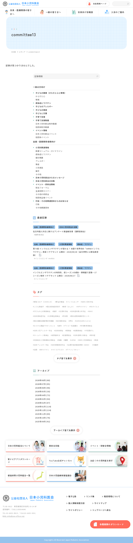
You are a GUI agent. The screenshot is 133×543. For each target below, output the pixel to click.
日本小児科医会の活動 (68, 227)
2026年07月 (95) (42, 384)
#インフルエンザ (40, 258)
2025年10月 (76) (42, 417)
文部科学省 (64, 311)
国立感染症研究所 (53, 306)
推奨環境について (112, 496)
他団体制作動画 (42, 127)
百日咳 (65, 316)
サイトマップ (100, 503)
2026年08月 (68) (42, 380)
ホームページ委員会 (41, 335)
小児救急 (39, 167)
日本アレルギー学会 (41, 345)
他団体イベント (42, 137)
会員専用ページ (100, 3)
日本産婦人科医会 (80, 335)
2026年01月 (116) (43, 406)
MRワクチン (44, 350)
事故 (37, 164)
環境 (37, 99)
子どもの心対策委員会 (42, 311)
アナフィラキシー (73, 350)
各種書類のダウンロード (112, 524)
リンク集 (90, 496)
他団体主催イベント (44, 197)
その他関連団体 (42, 207)
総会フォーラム (42, 187)
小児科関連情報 (65, 244)
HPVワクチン (82, 306)
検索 (128, 4)
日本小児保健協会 (85, 340)
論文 (37, 171)
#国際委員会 (39, 234)
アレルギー (40, 161)
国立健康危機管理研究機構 (44, 321)
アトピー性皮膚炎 (71, 326)
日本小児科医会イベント (46, 134)
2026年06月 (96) (42, 388)
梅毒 (60, 340)
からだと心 (40, 96)
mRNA (73, 340)
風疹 (55, 311)
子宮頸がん (89, 330)
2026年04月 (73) (42, 395)
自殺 (35, 350)
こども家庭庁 (39, 306)
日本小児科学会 (87, 302)
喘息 (96, 340)
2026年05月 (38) (42, 391)
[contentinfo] (66, 515)
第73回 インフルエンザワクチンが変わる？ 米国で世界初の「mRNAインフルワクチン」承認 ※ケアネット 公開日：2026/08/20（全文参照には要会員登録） (66, 251)
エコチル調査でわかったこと (44, 326)
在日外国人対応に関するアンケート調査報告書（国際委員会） (60, 231)
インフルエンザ (73, 302)
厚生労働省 (60, 302)
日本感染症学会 (39, 316)
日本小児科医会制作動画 (46, 123)
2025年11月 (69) (42, 414)
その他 (38, 174)
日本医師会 (59, 330)
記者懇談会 (67, 335)
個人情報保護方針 (76, 503)
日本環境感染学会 (58, 345)
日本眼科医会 (61, 321)
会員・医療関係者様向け (44, 227)
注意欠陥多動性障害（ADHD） (79, 345)
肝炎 (71, 321)
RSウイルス (94, 306)
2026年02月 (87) (42, 402)
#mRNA (51, 258)
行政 (37, 204)
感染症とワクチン (43, 154)
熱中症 (92, 335)
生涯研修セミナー (43, 191)
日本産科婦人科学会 (78, 311)
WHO (91, 311)
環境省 (68, 330)
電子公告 (72, 496)
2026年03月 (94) (42, 399)
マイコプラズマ (58, 350)
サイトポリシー (75, 510)
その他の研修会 (42, 194)
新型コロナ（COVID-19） (43, 302)
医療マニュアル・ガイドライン (49, 151)
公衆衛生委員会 (54, 316)
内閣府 (95, 345)
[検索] (97, 76)
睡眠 (66, 340)
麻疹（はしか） (68, 306)
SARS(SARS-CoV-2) (83, 321)
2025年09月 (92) (42, 421)
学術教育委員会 (86, 326)
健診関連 (39, 157)
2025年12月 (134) (43, 410)
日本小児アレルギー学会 (43, 330)
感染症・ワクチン (84, 244)
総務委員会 (78, 330)
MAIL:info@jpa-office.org (14, 516)
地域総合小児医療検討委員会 (44, 340)
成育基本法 (56, 335)
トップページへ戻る (101, 510)
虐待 (60, 326)
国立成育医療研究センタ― (81, 316)
